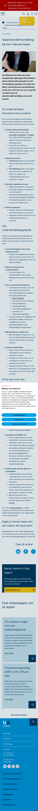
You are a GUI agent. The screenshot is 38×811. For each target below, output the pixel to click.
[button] (7, 385)
